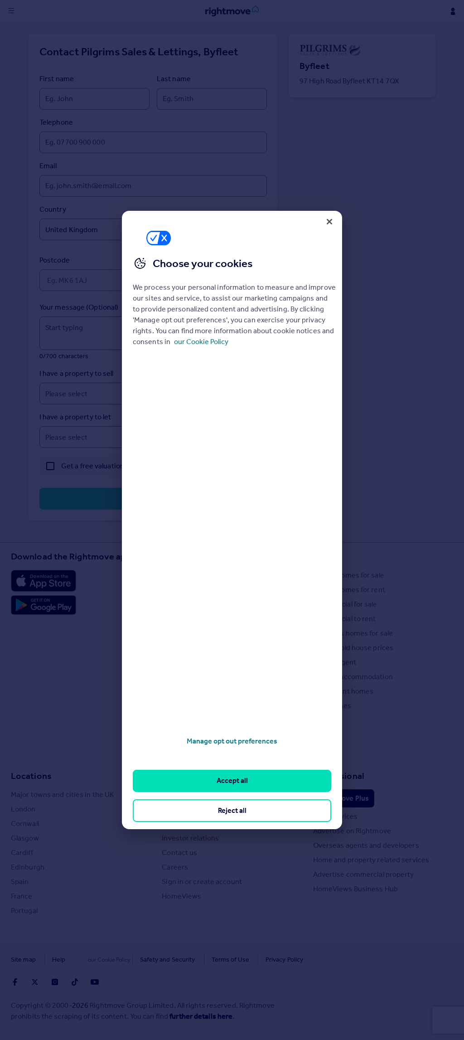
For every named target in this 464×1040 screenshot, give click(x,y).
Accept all (232, 780)
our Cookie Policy (201, 341)
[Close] (329, 222)
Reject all (232, 810)
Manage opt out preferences (232, 741)
